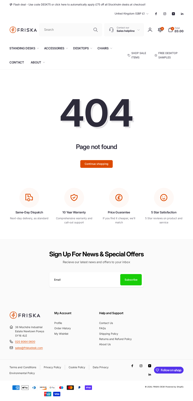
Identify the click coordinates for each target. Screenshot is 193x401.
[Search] (95, 30)
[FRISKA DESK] (25, 318)
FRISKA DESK (159, 387)
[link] (77, 4)
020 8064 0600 (25, 341)
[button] (176, 30)
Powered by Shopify (174, 387)
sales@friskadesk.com (29, 347)
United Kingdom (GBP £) (130, 13)
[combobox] (70, 29)
